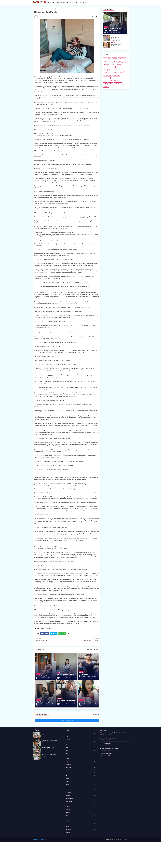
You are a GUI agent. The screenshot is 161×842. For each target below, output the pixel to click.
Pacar (105, 69)
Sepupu (106, 80)
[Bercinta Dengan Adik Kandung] (106, 38)
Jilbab (71, 2)
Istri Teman (106, 64)
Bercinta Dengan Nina (48, 747)
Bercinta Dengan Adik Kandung (108, 738)
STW (115, 80)
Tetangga (106, 86)
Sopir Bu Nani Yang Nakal (49, 754)
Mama (112, 67)
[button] (125, 2)
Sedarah (65, 2)
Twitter (54, 633)
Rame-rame (116, 75)
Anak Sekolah (122, 58)
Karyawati (119, 64)
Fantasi (43, 628)
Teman (110, 83)
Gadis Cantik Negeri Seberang (50, 740)
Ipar (120, 61)
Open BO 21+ (83, 2)
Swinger (121, 80)
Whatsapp (62, 633)
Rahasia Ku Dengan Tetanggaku (109, 748)
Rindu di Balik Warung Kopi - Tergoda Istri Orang (113, 733)
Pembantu (121, 69)
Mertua (124, 67)
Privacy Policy (124, 839)
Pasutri (41, 8)
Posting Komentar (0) (67, 721)
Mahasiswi (106, 67)
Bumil (110, 61)
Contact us (117, 839)
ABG (105, 58)
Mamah (118, 67)
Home (49, 2)
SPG (111, 80)
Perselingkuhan (57, 2)
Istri (124, 61)
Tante (76, 2)
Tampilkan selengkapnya (92, 649)
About (111, 839)
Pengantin (115, 72)
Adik (109, 58)
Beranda (36, 8)
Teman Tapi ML (118, 83)
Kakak (112, 64)
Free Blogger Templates (39, 839)
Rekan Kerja (107, 78)
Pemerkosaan (107, 72)
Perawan (122, 72)
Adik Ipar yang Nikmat (106, 743)
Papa (110, 69)
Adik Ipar (115, 58)
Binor (105, 61)
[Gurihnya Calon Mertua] (106, 45)
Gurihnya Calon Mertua (106, 753)
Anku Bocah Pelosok (47, 733)
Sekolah (120, 78)
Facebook (45, 633)
